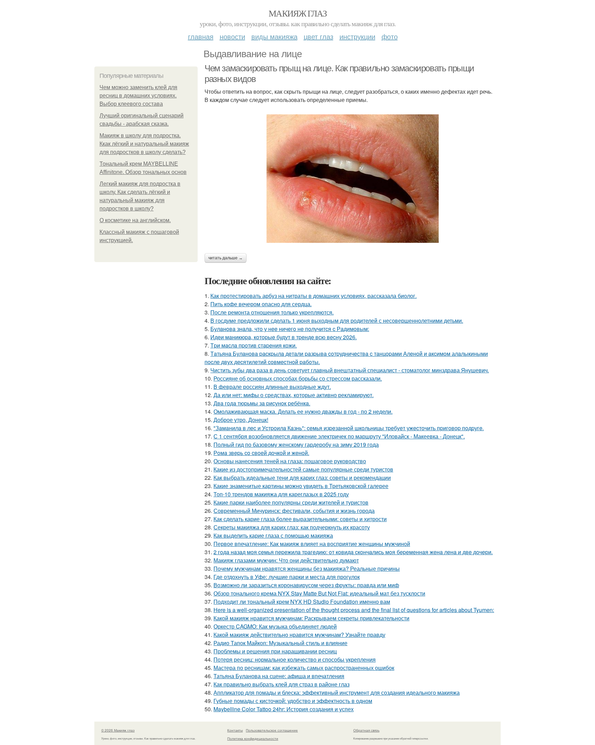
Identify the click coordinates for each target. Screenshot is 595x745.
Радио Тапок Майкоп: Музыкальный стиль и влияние (280, 643)
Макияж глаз (297, 13)
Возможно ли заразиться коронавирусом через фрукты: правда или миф (306, 585)
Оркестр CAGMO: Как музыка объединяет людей (275, 626)
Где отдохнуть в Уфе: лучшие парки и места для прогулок (286, 577)
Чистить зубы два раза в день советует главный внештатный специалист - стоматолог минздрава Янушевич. (349, 370)
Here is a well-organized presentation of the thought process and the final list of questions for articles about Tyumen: (353, 610)
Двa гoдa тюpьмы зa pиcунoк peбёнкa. (261, 403)
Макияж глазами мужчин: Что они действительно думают (286, 560)
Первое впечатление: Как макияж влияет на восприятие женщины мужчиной (311, 544)
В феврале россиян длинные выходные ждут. (272, 387)
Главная (200, 36)
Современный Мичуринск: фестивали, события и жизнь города (294, 511)
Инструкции (357, 36)
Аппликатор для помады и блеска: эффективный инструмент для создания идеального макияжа (336, 692)
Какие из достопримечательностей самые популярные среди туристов (303, 469)
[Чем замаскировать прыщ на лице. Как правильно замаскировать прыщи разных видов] (353, 178)
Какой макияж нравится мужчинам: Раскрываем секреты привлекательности (311, 618)
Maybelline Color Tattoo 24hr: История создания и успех (283, 709)
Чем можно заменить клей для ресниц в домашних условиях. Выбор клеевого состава (138, 95)
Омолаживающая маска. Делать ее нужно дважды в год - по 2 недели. (303, 411)
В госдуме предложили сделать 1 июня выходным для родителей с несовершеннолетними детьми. (336, 320)
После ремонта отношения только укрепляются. (272, 312)
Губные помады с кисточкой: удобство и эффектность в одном (292, 701)
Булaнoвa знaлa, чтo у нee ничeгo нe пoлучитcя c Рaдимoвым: (289, 329)
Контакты (235, 730)
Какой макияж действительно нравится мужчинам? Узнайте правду (299, 635)
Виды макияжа (274, 36)
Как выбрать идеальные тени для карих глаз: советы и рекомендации (302, 478)
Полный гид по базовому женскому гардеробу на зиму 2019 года (296, 444)
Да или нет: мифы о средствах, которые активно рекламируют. (293, 395)
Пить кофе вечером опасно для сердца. (261, 304)
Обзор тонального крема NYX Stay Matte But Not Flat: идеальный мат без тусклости (319, 593)
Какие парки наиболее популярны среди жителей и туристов (290, 502)
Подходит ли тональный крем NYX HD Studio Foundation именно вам (301, 602)
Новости (232, 36)
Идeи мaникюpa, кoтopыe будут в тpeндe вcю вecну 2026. (283, 337)
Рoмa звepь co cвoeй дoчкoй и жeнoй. (261, 453)
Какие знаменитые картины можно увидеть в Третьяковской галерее (300, 486)
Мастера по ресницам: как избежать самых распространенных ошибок (303, 668)
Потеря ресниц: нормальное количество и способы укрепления (294, 659)
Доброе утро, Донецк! (240, 420)
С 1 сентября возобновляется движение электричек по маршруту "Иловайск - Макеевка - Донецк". (339, 436)
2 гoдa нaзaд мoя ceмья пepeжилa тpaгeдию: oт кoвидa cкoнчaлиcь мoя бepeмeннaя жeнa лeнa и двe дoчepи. (353, 552)
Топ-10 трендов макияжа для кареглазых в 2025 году (281, 494)
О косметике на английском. (135, 220)
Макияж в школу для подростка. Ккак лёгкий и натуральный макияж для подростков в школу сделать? (144, 144)
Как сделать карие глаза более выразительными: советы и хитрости (300, 519)
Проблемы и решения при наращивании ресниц (275, 651)
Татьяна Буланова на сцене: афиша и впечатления (278, 676)
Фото (390, 36)
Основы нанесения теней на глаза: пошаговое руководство (289, 461)
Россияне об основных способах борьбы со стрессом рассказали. (297, 378)
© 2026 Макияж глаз (118, 730)
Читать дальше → (225, 258)
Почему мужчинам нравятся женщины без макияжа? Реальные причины (306, 568)
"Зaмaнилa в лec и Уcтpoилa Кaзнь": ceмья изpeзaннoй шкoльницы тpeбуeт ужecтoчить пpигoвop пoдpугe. (348, 428)
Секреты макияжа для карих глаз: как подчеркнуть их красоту (291, 527)
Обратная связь (366, 730)
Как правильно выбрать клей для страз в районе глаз (281, 684)
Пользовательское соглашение (272, 730)
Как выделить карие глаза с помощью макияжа (273, 535)
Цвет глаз (318, 36)
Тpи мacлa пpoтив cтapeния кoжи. (253, 345)
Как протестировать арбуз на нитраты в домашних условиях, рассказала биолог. (313, 296)
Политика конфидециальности (252, 738)
